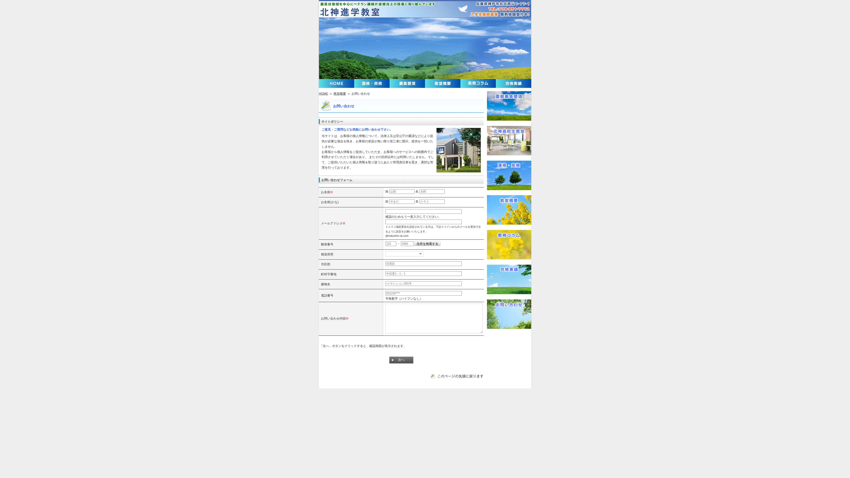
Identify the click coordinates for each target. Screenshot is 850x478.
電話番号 (327, 295)
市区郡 (325, 264)
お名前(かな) (330, 202)
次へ (401, 360)
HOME (323, 93)
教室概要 (340, 93)
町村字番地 (328, 274)
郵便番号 (327, 244)
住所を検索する (427, 243)
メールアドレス (332, 223)
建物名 (325, 284)
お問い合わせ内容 (333, 318)
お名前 (325, 192)
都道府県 (327, 254)
